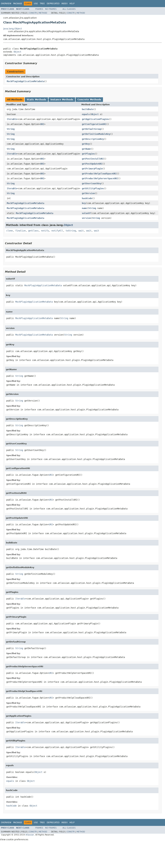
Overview (6, 3)
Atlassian (29, 835)
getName (86, 149)
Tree (42, 3)
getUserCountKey (91, 183)
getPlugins (88, 153)
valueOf (86, 213)
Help (71, 3)
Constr (33, 13)
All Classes (69, 9)
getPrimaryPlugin (92, 168)
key (84, 203)
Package (17, 3)
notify (45, 230)
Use (36, 3)
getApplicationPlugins (95, 119)
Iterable (12, 119)
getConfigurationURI (94, 124)
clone (9, 230)
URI (42, 124)
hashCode (87, 198)
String (11, 129)
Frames (39, 9)
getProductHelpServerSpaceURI (100, 178)
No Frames (51, 9)
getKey (86, 144)
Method (43, 13)
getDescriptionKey (93, 139)
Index (64, 3)
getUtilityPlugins (93, 188)
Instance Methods (61, 99)
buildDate (87, 109)
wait (81, 230)
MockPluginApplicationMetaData (25, 81)
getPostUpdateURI (92, 163)
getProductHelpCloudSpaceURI (99, 173)
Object (17, 51)
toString (71, 230)
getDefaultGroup (91, 129)
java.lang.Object (12, 28)
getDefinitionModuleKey (96, 134)
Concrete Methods (89, 99)
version (86, 218)
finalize (20, 230)
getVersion (88, 193)
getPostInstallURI (93, 158)
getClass (33, 230)
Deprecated (53, 3)
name (84, 208)
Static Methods (36, 99)
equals (86, 114)
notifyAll (57, 230)
